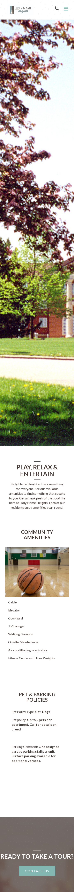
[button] (57, 8)
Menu (65, 8)
